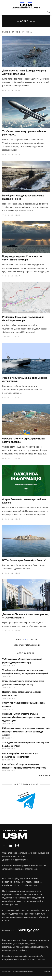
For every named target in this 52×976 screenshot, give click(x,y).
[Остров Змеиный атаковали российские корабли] (26, 480)
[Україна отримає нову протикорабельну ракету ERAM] (26, 112)
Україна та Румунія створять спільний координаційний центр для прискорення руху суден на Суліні (23, 717)
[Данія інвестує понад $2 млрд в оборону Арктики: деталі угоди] (26, 51)
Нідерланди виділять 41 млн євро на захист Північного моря (22, 258)
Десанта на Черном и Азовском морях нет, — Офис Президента (25, 616)
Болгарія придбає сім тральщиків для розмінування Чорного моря (20, 755)
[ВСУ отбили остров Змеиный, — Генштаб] (26, 541)
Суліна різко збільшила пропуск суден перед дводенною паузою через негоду (23, 683)
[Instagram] (17, 845)
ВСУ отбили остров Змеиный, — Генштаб (24, 560)
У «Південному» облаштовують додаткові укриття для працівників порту (22, 661)
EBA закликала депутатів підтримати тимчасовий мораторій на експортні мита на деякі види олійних (26, 731)
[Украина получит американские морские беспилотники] (26, 358)
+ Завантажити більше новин (26, 645)
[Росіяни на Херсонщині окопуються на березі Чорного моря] (26, 298)
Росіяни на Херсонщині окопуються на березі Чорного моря (23, 319)
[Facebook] (4, 845)
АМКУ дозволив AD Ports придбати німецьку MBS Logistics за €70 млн (25, 744)
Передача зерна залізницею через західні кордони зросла (21, 694)
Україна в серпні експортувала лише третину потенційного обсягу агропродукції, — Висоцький (25, 672)
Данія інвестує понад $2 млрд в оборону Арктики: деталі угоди (24, 72)
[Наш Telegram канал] (26, 800)
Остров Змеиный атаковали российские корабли (24, 501)
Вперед (34, 639)
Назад (18, 639)
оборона (16, 32)
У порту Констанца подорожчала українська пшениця (23, 704)
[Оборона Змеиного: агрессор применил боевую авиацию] (26, 419)
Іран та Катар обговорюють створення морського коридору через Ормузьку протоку (24, 766)
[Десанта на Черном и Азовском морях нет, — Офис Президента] (26, 595)
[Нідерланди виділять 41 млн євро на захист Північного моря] (26, 237)
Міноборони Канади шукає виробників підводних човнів (23, 197)
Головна (6, 32)
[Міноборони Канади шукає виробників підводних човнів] (26, 176)
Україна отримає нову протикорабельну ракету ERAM (24, 133)
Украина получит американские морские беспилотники (24, 379)
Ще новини (44, 775)
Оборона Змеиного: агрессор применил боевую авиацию (23, 440)
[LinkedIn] (10, 845)
